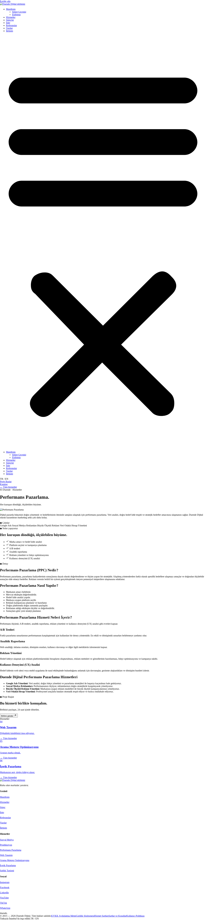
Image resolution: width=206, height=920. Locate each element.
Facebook (4, 887)
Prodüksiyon (6, 845)
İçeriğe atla (5, 1)
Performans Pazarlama (10, 850)
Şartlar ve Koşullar (117, 916)
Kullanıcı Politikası (135, 916)
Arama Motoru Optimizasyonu (14, 860)
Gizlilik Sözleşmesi (85, 916)
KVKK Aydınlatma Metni (63, 916)
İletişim (9, 31)
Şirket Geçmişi (19, 12)
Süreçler (10, 20)
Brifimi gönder (7, 716)
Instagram (4, 882)
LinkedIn (4, 892)
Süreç (2, 807)
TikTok (3, 903)
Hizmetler (10, 17)
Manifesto (11, 9)
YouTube (4, 897)
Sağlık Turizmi (7, 870)
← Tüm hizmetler (8, 487)
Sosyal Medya (7, 839)
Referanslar (11, 25)
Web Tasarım (6, 855)
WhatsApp (5, 908)
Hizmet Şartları (101, 916)
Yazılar (9, 28)
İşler (8, 22)
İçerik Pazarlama (8, 865)
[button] (103, 241)
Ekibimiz (16, 14)
